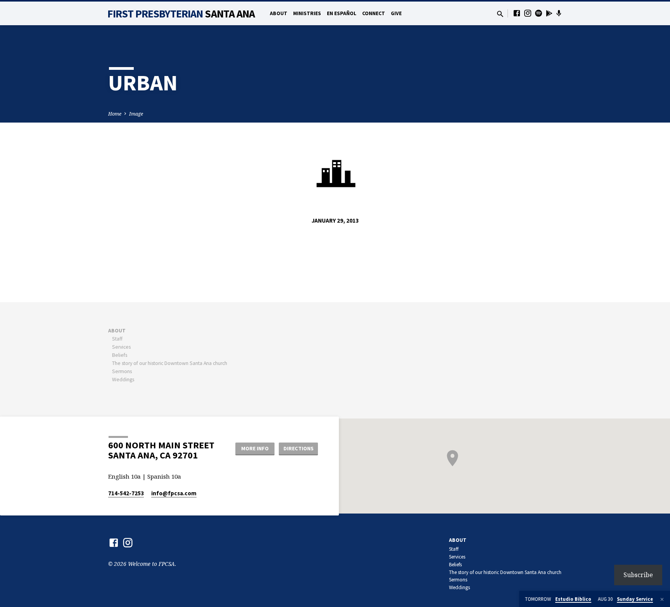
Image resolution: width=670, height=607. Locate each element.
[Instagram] (527, 13)
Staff (117, 338)
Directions (298, 448)
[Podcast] (559, 13)
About (278, 13)
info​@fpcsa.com (174, 493)
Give (396, 13)
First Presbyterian (181, 14)
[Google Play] (549, 13)
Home (114, 114)
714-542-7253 (126, 493)
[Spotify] (538, 13)
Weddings (123, 379)
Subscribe (638, 575)
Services (121, 347)
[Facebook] (517, 13)
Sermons (122, 371)
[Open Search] (500, 13)
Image (136, 114)
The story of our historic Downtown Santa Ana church (169, 363)
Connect (373, 13)
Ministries (307, 13)
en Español (341, 13)
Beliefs (119, 355)
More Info (255, 448)
